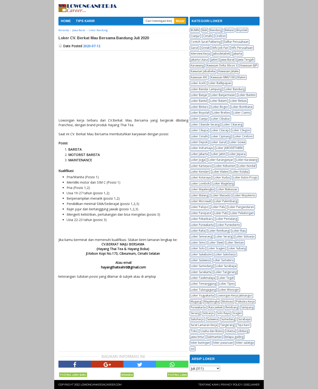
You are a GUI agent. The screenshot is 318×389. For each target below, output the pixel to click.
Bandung (216, 30)
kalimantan (214, 337)
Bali (204, 30)
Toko (194, 331)
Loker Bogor (220, 107)
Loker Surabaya (226, 266)
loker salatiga (245, 343)
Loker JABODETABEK (229, 148)
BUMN (195, 30)
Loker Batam (218, 101)
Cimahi (207, 36)
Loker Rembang (218, 231)
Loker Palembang (225, 201)
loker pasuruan (223, 343)
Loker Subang (237, 248)
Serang (195, 313)
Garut (194, 48)
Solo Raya (223, 313)
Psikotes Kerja (245, 301)
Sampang (247, 307)
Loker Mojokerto (244, 195)
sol (193, 349)
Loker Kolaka (239, 172)
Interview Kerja (200, 54)
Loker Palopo (199, 207)
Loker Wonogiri (229, 290)
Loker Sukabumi (201, 254)
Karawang (197, 65)
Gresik (205, 48)
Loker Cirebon (243, 136)
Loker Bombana (241, 107)
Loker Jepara (237, 154)
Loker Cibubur (220, 119)
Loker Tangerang (225, 272)
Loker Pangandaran (241, 207)
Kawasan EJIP (248, 65)
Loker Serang (223, 236)
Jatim (214, 60)
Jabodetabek (221, 54)
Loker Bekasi (238, 101)
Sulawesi (212, 319)
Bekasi (229, 30)
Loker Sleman (235, 242)
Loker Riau (239, 231)
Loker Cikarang (232, 124)
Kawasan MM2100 (222, 77)
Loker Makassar (227, 189)
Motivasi (227, 301)
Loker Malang (199, 195)
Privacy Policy (231, 384)
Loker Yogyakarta (202, 295)
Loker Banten (247, 95)
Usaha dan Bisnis (211, 331)
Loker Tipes (226, 284)
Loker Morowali (201, 201)
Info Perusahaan (242, 48)
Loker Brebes (221, 113)
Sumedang (228, 319)
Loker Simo (198, 242)
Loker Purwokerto (228, 225)
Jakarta (237, 54)
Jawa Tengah (245, 60)
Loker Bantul (199, 101)
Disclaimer (252, 384)
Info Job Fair (220, 48)
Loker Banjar (199, 95)
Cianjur (195, 36)
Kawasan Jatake (228, 71)
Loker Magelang (223, 183)
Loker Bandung (235, 89)
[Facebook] (74, 364)
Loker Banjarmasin (222, 95)
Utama (230, 331)
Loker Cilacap (220, 130)
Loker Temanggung (203, 284)
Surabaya (244, 319)
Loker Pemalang (226, 219)
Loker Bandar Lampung (206, 89)
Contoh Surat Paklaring (206, 42)
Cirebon (220, 36)
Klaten (241, 77)
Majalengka (211, 301)
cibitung (243, 331)
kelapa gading (234, 337)
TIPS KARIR (85, 21)
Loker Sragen (216, 248)
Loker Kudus (222, 177)
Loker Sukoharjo (225, 254)
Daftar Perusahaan (236, 42)
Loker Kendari (200, 172)
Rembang (232, 307)
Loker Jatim (218, 154)
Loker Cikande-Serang (205, 124)
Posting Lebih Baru (73, 374)
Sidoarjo (208, 313)
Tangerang (227, 325)
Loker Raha (198, 231)
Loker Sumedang (202, 266)
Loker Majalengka (202, 189)
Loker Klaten (220, 172)
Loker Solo (198, 248)
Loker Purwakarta (202, 225)
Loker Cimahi (199, 136)
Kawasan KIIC (199, 77)
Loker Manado (220, 195)
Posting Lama (177, 374)
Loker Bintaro (200, 107)
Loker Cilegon (241, 130)
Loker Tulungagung (203, 290)
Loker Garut (218, 142)
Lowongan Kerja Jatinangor (234, 295)
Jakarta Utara (199, 60)
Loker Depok (199, 142)
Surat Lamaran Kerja (204, 325)
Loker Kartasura (201, 166)
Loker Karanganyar (220, 160)
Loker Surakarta (201, 272)
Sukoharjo (197, 319)
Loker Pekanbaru (202, 219)
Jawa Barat (227, 60)
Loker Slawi (215, 242)
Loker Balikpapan (219, 83)
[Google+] (107, 364)
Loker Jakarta (199, 154)
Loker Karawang (246, 160)
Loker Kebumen (225, 166)
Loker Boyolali (200, 113)
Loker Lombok (200, 183)
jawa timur (197, 337)
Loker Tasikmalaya (203, 278)
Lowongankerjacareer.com (101, 384)
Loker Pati (220, 213)
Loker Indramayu (202, 148)
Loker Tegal (225, 278)
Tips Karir (243, 325)
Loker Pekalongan (242, 213)
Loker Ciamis (241, 113)
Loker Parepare (201, 213)
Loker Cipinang (221, 136)
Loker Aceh (198, 83)
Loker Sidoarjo (245, 236)
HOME (66, 21)
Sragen (237, 313)
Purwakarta (198, 307)
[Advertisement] (123, 85)
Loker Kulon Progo (245, 177)
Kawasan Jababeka (203, 71)
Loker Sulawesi (200, 260)
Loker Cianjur (199, 119)
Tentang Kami (208, 384)
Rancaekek (216, 307)
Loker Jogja (198, 160)
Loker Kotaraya (201, 177)
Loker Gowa (237, 142)
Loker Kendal (247, 166)
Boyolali (242, 30)
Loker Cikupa (199, 130)
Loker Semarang (201, 236)
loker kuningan (200, 343)
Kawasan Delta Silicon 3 (222, 65)
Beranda (127, 374)
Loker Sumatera (223, 260)
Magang (196, 301)
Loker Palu (218, 207)
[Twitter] (139, 364)
